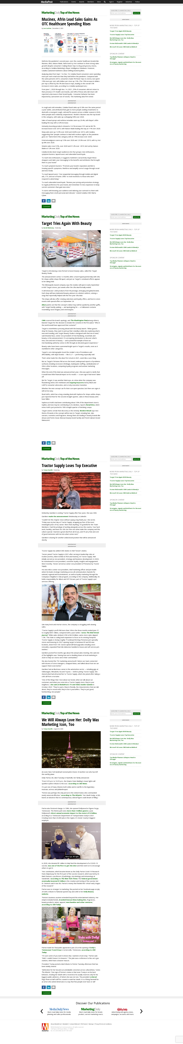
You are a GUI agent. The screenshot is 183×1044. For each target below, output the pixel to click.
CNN (43, 320)
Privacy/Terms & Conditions (103, 1024)
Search (104, 2)
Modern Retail (85, 411)
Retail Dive (90, 405)
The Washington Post (79, 320)
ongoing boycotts (76, 382)
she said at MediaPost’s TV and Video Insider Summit (71, 684)
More (99, 2)
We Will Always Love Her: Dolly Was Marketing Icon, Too (122, 39)
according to (71, 795)
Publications (64, 2)
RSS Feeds (84, 1024)
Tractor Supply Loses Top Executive (122, 34)
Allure (44, 305)
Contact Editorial (74, 1024)
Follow (137, 2)
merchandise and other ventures (79, 902)
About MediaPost (56, 1024)
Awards (81, 2)
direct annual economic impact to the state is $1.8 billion (74, 813)
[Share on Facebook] (44, 201)
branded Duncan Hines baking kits (72, 900)
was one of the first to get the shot (62, 866)
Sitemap (91, 1024)
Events (73, 2)
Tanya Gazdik (48, 470)
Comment (46, 206)
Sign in (111, 2)
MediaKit (65, 1024)
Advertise (129, 2)
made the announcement (58, 516)
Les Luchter (47, 28)
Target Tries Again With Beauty (120, 31)
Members (90, 2)
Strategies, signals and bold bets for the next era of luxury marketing (125, 63)
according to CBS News (77, 783)
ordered (93, 977)
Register (119, 2)
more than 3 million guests (77, 811)
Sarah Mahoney (49, 228)
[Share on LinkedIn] (49, 201)
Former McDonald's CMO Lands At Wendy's (124, 43)
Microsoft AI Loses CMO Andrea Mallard (123, 47)
